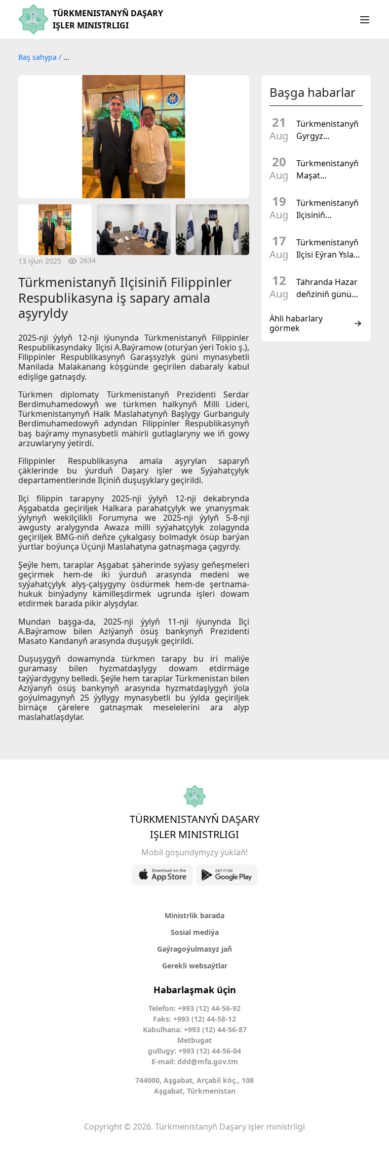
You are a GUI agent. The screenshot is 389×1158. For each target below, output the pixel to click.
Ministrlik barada (194, 915)
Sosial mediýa (195, 932)
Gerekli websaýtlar (194, 965)
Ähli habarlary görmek (296, 323)
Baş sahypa (38, 57)
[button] (31, 136)
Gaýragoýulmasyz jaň (194, 949)
